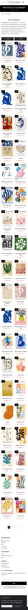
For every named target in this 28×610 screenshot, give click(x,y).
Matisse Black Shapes (7, 253)
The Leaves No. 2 (7, 492)
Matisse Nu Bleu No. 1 (21, 83)
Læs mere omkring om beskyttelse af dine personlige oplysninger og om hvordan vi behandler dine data (14, 587)
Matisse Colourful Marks (20, 205)
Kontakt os (3, 542)
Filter (8, 38)
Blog (2, 557)
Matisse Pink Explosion (20, 228)
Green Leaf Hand (7, 278)
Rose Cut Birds (20, 301)
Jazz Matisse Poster (7, 158)
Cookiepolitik (4, 565)
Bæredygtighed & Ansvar (6, 555)
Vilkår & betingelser (5, 567)
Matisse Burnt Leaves (21, 278)
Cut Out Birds (7, 60)
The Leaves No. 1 (21, 469)
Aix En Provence (20, 398)
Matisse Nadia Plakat (7, 375)
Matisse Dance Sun (7, 398)
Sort (21, 38)
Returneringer (4, 548)
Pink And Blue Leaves (21, 181)
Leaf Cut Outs (20, 375)
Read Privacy (19, 602)
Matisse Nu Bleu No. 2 (7, 108)
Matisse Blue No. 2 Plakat (21, 351)
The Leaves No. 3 (21, 492)
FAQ (2, 544)
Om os (2, 553)
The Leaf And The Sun (7, 469)
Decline (17, 606)
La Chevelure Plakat (20, 133)
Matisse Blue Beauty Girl (7, 181)
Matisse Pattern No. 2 (21, 60)
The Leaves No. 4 (7, 515)
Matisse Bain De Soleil (7, 351)
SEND (14, 583)
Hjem (2, 14)
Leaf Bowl (20, 158)
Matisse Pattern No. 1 (21, 445)
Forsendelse (4, 546)
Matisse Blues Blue (7, 205)
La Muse (7, 421)
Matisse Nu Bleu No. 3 (7, 326)
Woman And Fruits (7, 445)
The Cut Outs (21, 515)
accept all (6, 606)
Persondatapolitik (5, 563)
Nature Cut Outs (20, 421)
